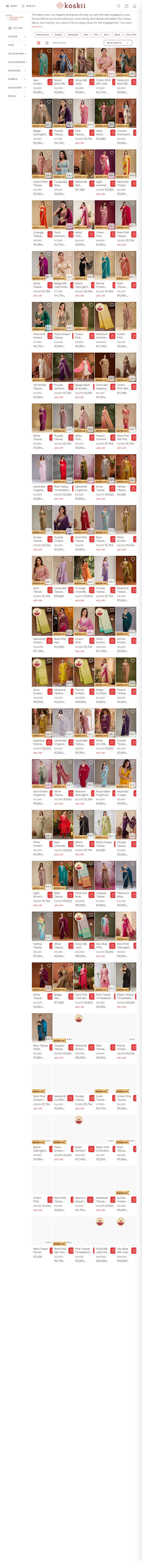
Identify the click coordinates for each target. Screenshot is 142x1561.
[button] (50, 82)
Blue (106, 34)
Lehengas (73, 34)
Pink (96, 34)
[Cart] (126, 6)
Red (86, 34)
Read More (37, 26)
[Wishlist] (119, 6)
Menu (14, 6)
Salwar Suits (42, 34)
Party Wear (132, 34)
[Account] (134, 6)
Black (117, 34)
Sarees (58, 34)
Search (30, 6)
